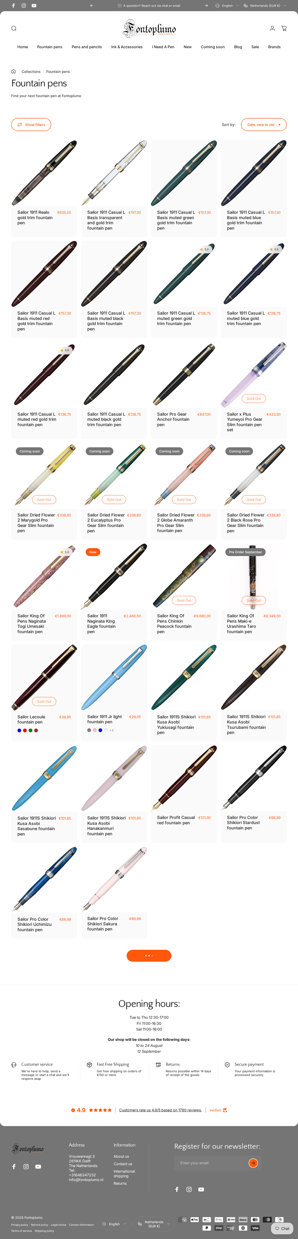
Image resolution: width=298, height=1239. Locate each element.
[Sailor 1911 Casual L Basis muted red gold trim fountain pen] (44, 274)
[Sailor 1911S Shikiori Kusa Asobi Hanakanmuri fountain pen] (114, 778)
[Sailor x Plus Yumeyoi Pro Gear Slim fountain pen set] (254, 375)
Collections (31, 71)
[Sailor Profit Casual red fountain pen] (184, 778)
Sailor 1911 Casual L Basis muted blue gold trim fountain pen (246, 220)
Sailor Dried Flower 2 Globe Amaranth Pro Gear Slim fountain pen (176, 523)
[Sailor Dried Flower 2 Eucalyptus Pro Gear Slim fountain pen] (114, 476)
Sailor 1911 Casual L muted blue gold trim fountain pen (246, 318)
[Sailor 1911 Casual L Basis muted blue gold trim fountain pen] (254, 173)
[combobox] (227, 5)
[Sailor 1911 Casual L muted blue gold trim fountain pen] (254, 274)
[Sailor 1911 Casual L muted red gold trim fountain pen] (44, 375)
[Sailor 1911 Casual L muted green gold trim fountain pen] (184, 274)
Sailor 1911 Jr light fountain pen (104, 719)
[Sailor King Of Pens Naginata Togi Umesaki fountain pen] (44, 576)
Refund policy (39, 1224)
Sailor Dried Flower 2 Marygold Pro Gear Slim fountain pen (36, 523)
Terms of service (21, 1230)
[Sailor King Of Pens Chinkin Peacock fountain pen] (184, 576)
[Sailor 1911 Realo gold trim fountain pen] (44, 173)
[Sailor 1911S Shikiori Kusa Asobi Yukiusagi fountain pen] (184, 677)
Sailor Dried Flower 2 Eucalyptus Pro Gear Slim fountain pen (106, 523)
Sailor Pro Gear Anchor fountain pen (173, 419)
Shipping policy (44, 1230)
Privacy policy (19, 1224)
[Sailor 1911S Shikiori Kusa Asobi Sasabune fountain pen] (44, 778)
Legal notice (58, 1224)
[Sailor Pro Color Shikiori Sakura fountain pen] (114, 879)
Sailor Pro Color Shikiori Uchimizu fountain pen (34, 924)
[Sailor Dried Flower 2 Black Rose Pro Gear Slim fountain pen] (254, 476)
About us (121, 1156)
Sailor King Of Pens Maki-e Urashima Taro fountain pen (241, 623)
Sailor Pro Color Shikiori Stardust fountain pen (243, 822)
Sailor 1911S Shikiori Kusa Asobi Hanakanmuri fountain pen (106, 825)
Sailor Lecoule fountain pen (31, 719)
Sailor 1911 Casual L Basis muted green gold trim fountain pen (176, 220)
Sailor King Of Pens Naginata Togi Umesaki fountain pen (31, 623)
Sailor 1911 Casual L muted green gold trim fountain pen (176, 318)
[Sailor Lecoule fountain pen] (44, 677)
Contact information (81, 1224)
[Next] (206, 5)
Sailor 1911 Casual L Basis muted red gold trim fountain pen (36, 321)
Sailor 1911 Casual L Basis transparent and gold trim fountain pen (106, 220)
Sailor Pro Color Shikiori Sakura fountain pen (102, 923)
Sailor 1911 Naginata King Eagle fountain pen (101, 623)
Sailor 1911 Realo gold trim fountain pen (35, 217)
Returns (120, 1183)
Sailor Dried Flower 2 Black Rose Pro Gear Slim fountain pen (245, 523)
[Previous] (92, 5)
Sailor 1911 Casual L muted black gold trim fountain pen (106, 419)
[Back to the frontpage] (13, 71)
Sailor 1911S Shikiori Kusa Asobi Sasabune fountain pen (36, 826)
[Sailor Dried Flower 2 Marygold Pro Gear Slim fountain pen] (44, 476)
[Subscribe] (253, 1163)
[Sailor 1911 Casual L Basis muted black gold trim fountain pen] (114, 274)
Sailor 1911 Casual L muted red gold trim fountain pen (36, 419)
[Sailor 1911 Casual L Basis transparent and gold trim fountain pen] (114, 173)
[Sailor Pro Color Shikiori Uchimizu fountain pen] (44, 880)
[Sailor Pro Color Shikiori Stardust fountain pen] (254, 778)
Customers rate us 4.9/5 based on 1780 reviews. (160, 1110)
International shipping (124, 1173)
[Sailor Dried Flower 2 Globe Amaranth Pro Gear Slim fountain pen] (184, 476)
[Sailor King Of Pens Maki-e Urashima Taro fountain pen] (254, 576)
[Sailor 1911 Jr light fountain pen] (114, 677)
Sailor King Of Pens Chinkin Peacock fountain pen (174, 623)
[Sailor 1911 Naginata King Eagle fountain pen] (114, 576)
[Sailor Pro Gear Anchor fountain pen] (184, 375)
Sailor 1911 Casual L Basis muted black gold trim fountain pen (106, 321)
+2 (112, 730)
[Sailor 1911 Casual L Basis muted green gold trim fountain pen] (184, 173)
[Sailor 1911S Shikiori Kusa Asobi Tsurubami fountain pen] (254, 677)
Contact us (123, 1163)
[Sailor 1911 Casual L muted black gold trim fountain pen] (114, 375)
